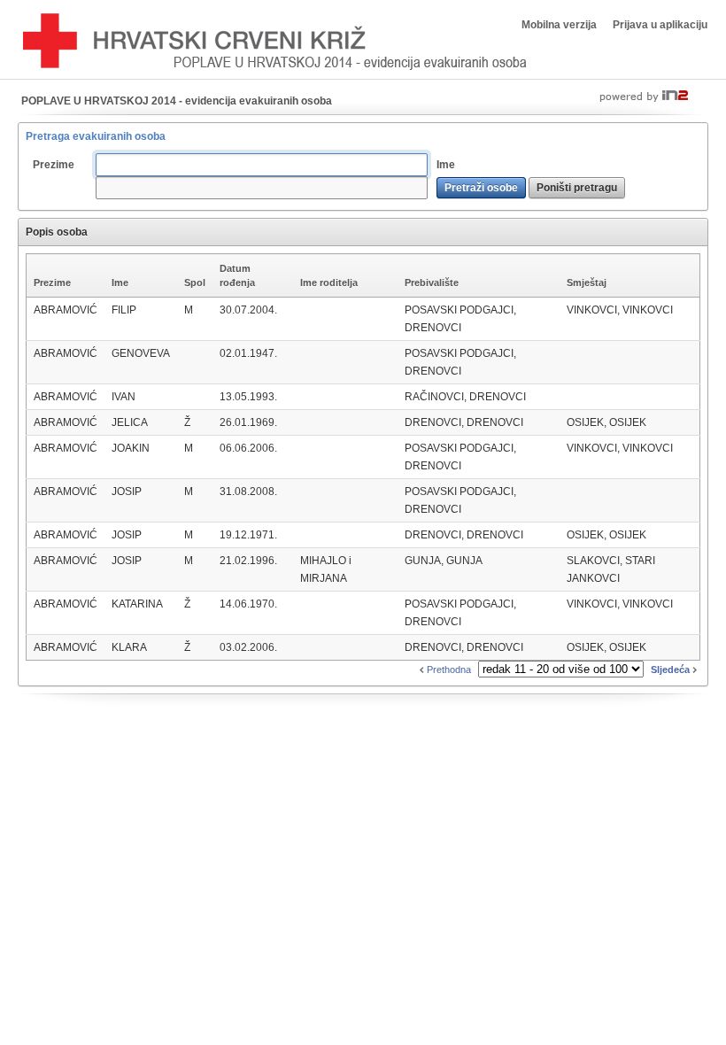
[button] (481, 187)
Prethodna (447, 669)
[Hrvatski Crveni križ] (274, 42)
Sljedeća (671, 669)
